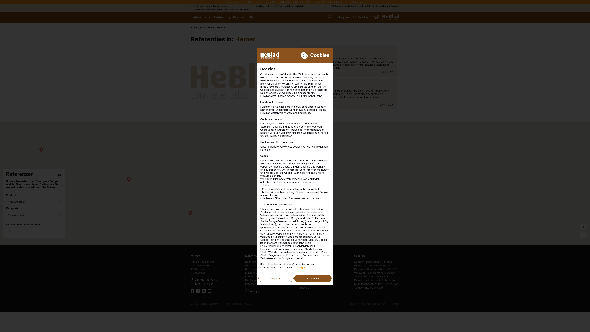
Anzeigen (300, 267)
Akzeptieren (313, 278)
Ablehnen (276, 278)
